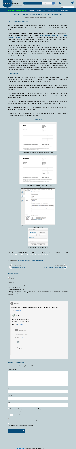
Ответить (16, 297)
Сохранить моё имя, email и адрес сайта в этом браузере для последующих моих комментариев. (38, 409)
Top (72, 445)
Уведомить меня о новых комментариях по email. (22, 420)
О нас (39, 10)
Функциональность (36, 260)
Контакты (64, 10)
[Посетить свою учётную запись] (60, 3)
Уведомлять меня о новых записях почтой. (20, 425)
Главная (32, 10)
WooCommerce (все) (23, 260)
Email (10, 395)
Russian (65, 7)
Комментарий (12, 369)
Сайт (9, 402)
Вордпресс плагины (50, 10)
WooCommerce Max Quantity (18, 267)
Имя (9, 389)
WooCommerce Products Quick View (55, 267)
